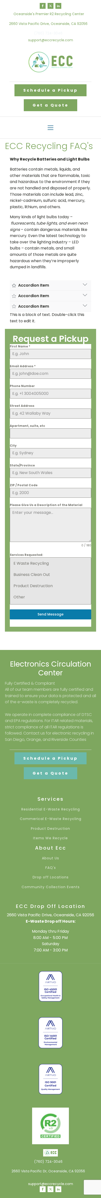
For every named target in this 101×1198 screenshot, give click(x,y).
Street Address (22, 406)
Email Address (23, 366)
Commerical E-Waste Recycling (50, 819)
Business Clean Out (31, 574)
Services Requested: (26, 555)
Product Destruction (33, 586)
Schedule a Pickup (50, 90)
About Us (50, 858)
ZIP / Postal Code (24, 485)
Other (19, 597)
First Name (20, 346)
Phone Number (22, 386)
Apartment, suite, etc (27, 426)
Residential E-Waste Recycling (50, 809)
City (13, 445)
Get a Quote (50, 105)
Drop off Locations (51, 877)
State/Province (22, 465)
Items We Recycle (50, 838)
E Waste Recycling (31, 563)
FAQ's (50, 868)
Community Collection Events (51, 887)
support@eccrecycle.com (50, 40)
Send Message (50, 614)
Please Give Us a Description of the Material (46, 505)
